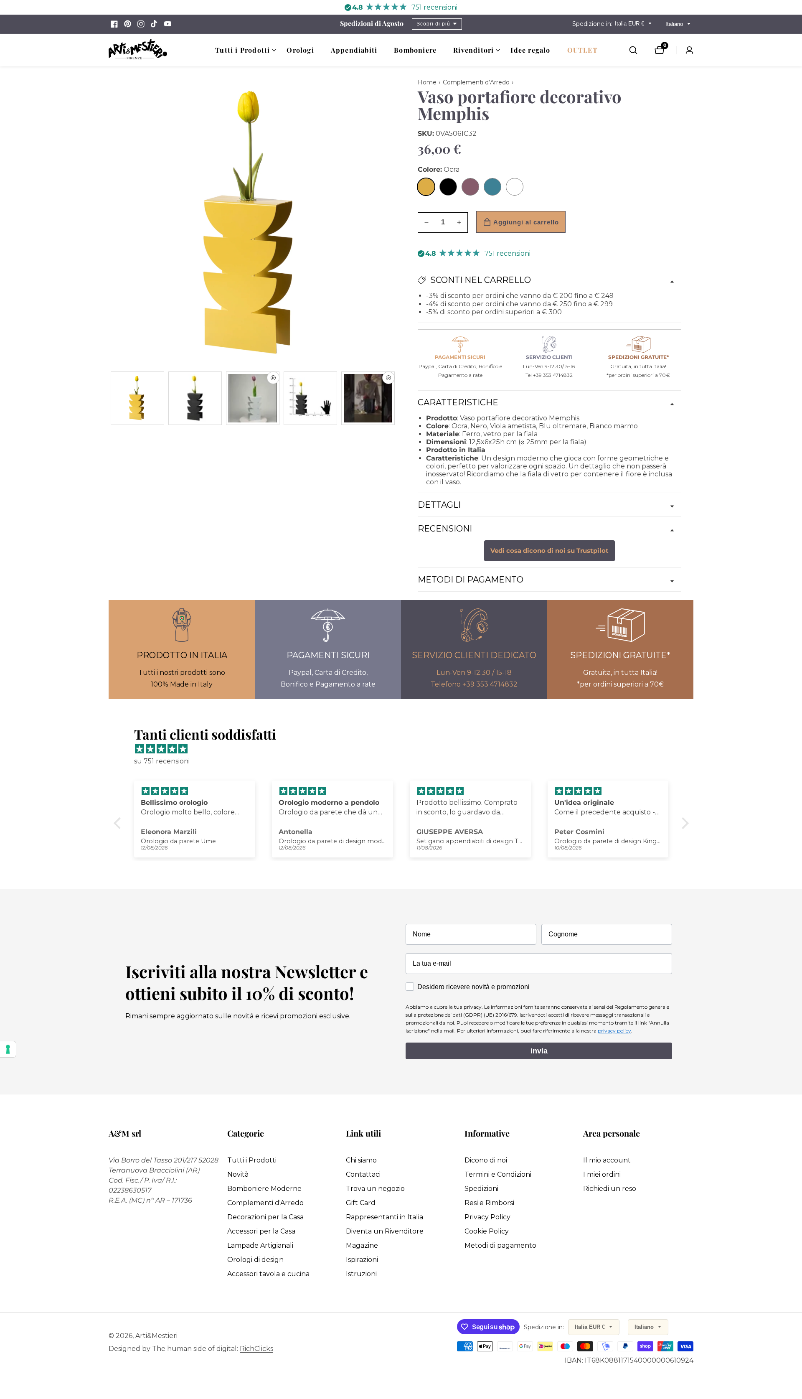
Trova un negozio (375, 1189)
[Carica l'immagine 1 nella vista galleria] (137, 398)
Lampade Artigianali (260, 1245)
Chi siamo (361, 1160)
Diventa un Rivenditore (385, 1231)
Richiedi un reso (609, 1189)
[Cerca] (637, 50)
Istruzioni (361, 1274)
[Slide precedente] (111, 398)
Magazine (362, 1245)
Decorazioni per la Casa (265, 1217)
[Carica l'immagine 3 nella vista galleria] (310, 398)
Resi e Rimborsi (489, 1203)
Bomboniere (415, 50)
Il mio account (607, 1160)
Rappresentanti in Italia (384, 1217)
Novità (238, 1174)
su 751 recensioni (162, 761)
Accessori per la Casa (261, 1231)
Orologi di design (255, 1260)
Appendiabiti (354, 50)
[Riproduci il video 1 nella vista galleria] (252, 398)
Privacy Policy (487, 1217)
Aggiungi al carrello (526, 222)
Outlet (582, 50)
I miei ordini (602, 1174)
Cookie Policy (486, 1231)
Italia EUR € (630, 23)
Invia (539, 1051)
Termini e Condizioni (497, 1174)
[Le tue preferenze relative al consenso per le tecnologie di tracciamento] (8, 1049)
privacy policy (614, 1031)
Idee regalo (530, 50)
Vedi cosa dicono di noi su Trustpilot (549, 551)
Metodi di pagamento (500, 1245)
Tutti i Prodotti (252, 1160)
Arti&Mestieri (156, 1336)
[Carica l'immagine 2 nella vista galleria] (195, 398)
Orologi (300, 50)
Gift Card (361, 1203)
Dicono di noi (485, 1160)
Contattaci (363, 1174)
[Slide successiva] (393, 398)
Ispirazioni (362, 1260)
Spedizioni (481, 1189)
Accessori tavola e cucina (268, 1274)
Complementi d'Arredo (265, 1203)
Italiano (675, 24)
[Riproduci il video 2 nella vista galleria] (368, 398)
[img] (405, 749)
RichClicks (256, 1349)
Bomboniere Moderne (264, 1189)
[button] (242, 50)
